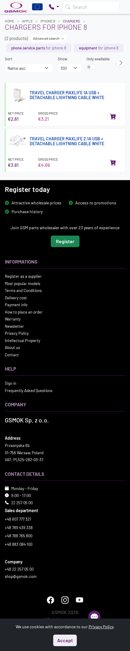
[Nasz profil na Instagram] (65, 600)
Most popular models (22, 283)
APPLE (27, 21)
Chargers (71, 21)
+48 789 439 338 (19, 527)
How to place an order (24, 311)
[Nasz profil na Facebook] (50, 600)
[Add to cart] (113, 116)
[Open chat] (94, 616)
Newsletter (14, 326)
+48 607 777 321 (18, 519)
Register (65, 241)
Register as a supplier (23, 276)
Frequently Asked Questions (28, 390)
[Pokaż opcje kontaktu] (53, 7)
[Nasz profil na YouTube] (79, 600)
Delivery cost (16, 297)
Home (9, 21)
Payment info (16, 304)
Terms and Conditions (23, 290)
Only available (98, 58)
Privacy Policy (17, 333)
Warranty (13, 319)
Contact (12, 354)
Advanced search (46, 38)
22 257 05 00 (22, 502)
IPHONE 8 (48, 21)
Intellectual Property (22, 340)
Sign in (10, 383)
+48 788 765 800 (18, 535)
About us (12, 347)
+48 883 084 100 (18, 544)
